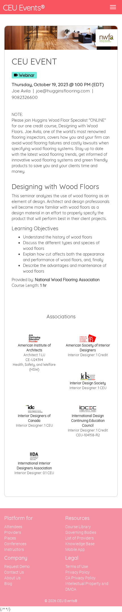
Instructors (14, 549)
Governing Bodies (80, 532)
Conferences (15, 544)
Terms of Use (76, 566)
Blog (8, 583)
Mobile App (75, 549)
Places (10, 538)
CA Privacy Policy (80, 578)
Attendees (13, 526)
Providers (12, 532)
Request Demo (17, 566)
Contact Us (14, 572)
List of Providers (79, 538)
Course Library (78, 526)
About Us (12, 578)
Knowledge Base (79, 544)
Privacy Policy (77, 572)
